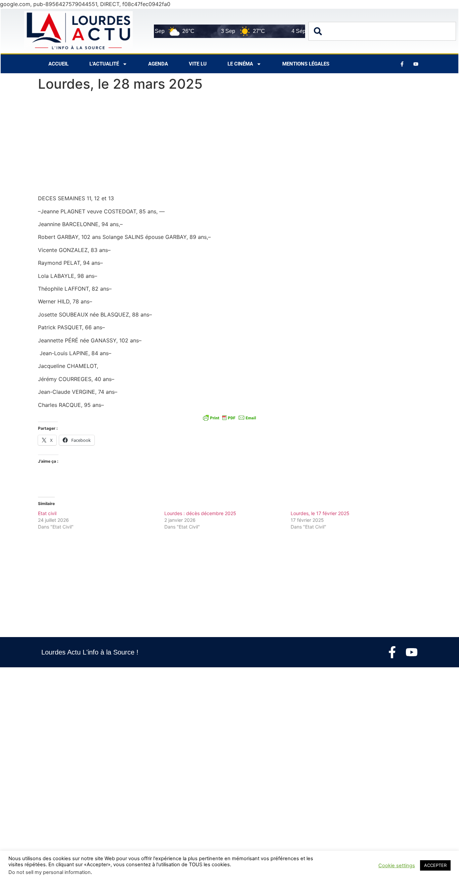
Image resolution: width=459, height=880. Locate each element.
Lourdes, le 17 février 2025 (320, 513)
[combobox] (382, 31)
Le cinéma (240, 64)
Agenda (158, 64)
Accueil (58, 64)
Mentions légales (305, 64)
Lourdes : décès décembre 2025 (200, 513)
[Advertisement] (229, 144)
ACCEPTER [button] (435, 865)
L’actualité (104, 64)
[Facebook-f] (392, 652)
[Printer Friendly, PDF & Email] (229, 418)
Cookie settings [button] (396, 866)
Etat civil (47, 513)
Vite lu (198, 64)
